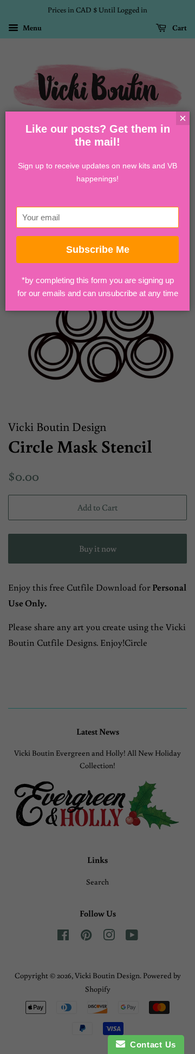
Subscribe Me (97, 249)
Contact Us (150, 1044)
